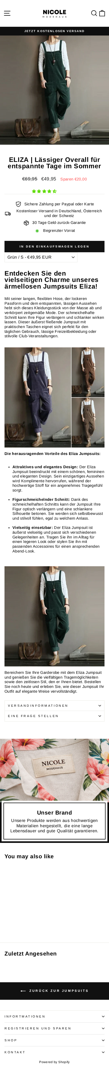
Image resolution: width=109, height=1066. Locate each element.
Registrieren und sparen (37, 1028)
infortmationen (25, 1016)
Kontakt (15, 1052)
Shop (10, 1040)
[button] (45, 191)
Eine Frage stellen (33, 716)
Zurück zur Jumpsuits (58, 991)
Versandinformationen (38, 705)
